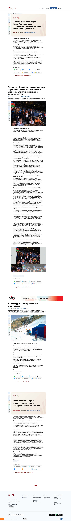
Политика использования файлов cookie (58, 503)
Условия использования (58, 495)
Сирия (15, 461)
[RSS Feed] (23, 515)
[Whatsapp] (9, 515)
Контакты (34, 498)
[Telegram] (18, 515)
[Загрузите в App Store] (52, 515)
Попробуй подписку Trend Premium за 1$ (23, 75)
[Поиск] (40, 8)
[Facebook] (12, 515)
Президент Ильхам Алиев (18, 275)
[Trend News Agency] (11, 495)
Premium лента (24, 497)
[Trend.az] (12, 8)
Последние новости (25, 495)
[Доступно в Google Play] (59, 515)
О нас (34, 495)
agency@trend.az (11, 507)
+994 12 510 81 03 (11, 506)
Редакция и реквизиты (37, 497)
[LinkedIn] (21, 515)
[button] (9, 15)
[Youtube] (16, 515)
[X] (14, 515)
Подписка (45, 495)
